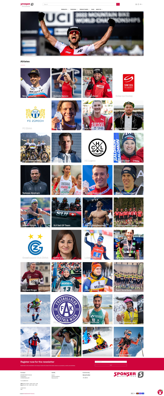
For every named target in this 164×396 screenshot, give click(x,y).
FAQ (21, 389)
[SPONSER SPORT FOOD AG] (26, 4)
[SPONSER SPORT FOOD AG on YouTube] (87, 378)
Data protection (55, 377)
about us (98, 9)
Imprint (53, 375)
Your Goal (73, 9)
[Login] (136, 4)
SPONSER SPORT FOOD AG (28, 393)
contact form (23, 388)
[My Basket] (138, 4)
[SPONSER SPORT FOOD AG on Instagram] (85, 378)
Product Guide (84, 9)
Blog (92, 9)
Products (64, 9)
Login (111, 365)
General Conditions (56, 376)
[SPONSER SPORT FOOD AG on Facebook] (83, 378)
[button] (141, 4)
